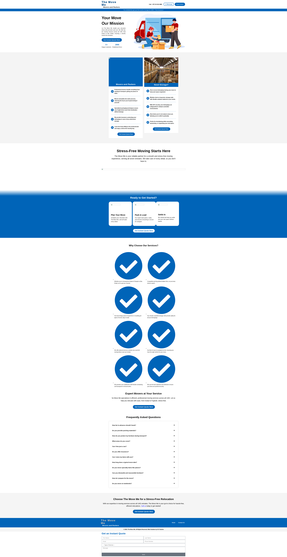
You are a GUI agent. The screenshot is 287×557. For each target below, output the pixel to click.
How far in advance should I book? (124, 425)
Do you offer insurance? (120, 452)
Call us (143, 506)
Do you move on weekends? (122, 483)
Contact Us (181, 522)
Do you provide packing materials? (124, 430)
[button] (143, 425)
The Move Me (109, 3)
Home (173, 522)
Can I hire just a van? (119, 446)
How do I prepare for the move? (123, 478)
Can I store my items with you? (122, 457)
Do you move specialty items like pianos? (126, 467)
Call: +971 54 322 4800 (155, 4)
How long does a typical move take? (124, 462)
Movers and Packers (111, 7)
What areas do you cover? (121, 441)
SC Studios (160, 529)
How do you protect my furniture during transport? (129, 436)
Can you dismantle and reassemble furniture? (128, 473)
